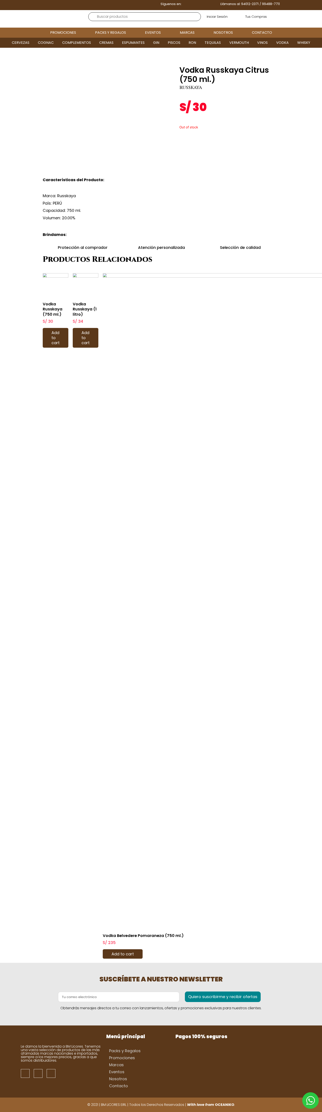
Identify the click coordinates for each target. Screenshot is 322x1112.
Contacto (262, 32)
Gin (156, 42)
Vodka (282, 42)
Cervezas (20, 42)
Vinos (262, 42)
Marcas (187, 32)
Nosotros (223, 32)
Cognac (46, 42)
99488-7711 (271, 4)
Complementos (76, 42)
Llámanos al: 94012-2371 (239, 4)
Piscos (174, 42)
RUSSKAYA (190, 87)
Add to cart (55, 338)
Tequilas (213, 42)
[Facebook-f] (192, 4)
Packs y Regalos (110, 32)
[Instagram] (199, 4)
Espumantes (133, 42)
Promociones (63, 32)
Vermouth (239, 42)
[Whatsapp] (206, 4)
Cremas (106, 42)
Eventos (153, 32)
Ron (192, 42)
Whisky (303, 42)
